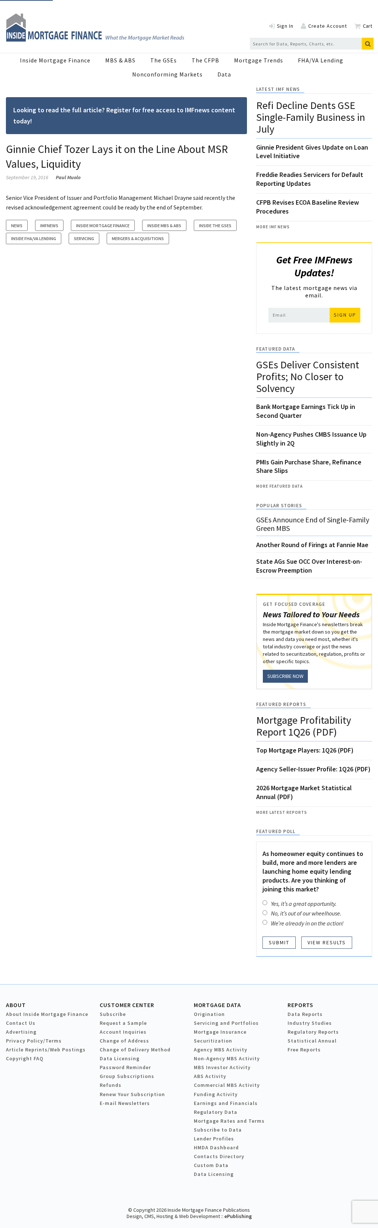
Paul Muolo (68, 177)
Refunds (110, 1085)
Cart (367, 26)
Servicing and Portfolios (226, 1023)
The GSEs (163, 60)
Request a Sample (123, 1023)
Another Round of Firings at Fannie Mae (312, 544)
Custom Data (211, 1165)
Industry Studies (310, 1023)
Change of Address (124, 1040)
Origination (209, 1014)
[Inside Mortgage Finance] (95, 39)
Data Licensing (120, 1058)
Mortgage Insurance (220, 1032)
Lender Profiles (214, 1138)
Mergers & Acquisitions (138, 238)
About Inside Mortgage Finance (47, 1014)
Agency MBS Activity (220, 1049)
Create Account (327, 26)
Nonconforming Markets (167, 74)
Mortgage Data (217, 1005)
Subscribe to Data (218, 1129)
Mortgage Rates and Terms (229, 1121)
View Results (326, 942)
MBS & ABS (120, 60)
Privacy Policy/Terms (34, 1040)
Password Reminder (125, 1067)
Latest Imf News (278, 89)
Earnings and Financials (226, 1103)
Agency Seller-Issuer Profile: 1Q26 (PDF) (313, 769)
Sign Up (345, 314)
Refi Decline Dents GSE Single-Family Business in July (310, 117)
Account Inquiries (123, 1032)
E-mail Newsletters (125, 1103)
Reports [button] (300, 1005)
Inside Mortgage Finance (55, 60)
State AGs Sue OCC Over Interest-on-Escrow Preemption (309, 565)
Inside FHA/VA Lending (33, 238)
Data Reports (305, 1014)
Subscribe (113, 1014)
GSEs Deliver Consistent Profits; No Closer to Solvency (307, 376)
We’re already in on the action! (307, 923)
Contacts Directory (219, 1156)
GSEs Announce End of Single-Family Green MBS (312, 524)
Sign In (285, 26)
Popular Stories (279, 505)
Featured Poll (275, 831)
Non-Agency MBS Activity (227, 1058)
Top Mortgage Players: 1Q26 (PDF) (305, 750)
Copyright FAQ (25, 1058)
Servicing (84, 238)
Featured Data (275, 349)
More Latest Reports (281, 812)
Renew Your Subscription (132, 1094)
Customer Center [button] (127, 1005)
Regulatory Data (215, 1112)
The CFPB (205, 60)
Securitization (213, 1040)
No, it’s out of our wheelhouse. (306, 913)
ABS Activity (210, 1076)
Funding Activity (216, 1094)
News (17, 225)
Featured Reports (281, 704)
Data (224, 74)
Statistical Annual (312, 1040)
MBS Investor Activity (222, 1067)
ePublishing (238, 1216)
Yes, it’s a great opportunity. (304, 903)
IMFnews (49, 225)
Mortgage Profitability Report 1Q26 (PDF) (303, 725)
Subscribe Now (285, 676)
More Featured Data (279, 486)
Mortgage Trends (258, 60)
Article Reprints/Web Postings (46, 1049)
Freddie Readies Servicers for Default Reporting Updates (309, 179)
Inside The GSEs (215, 225)
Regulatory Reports (313, 1032)
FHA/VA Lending (320, 60)
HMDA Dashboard (216, 1147)
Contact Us (20, 1023)
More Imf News (273, 226)
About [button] (15, 1005)
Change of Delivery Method (135, 1049)
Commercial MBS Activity (227, 1085)
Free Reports (304, 1049)
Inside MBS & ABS (164, 225)
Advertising (21, 1032)
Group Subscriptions (127, 1076)
